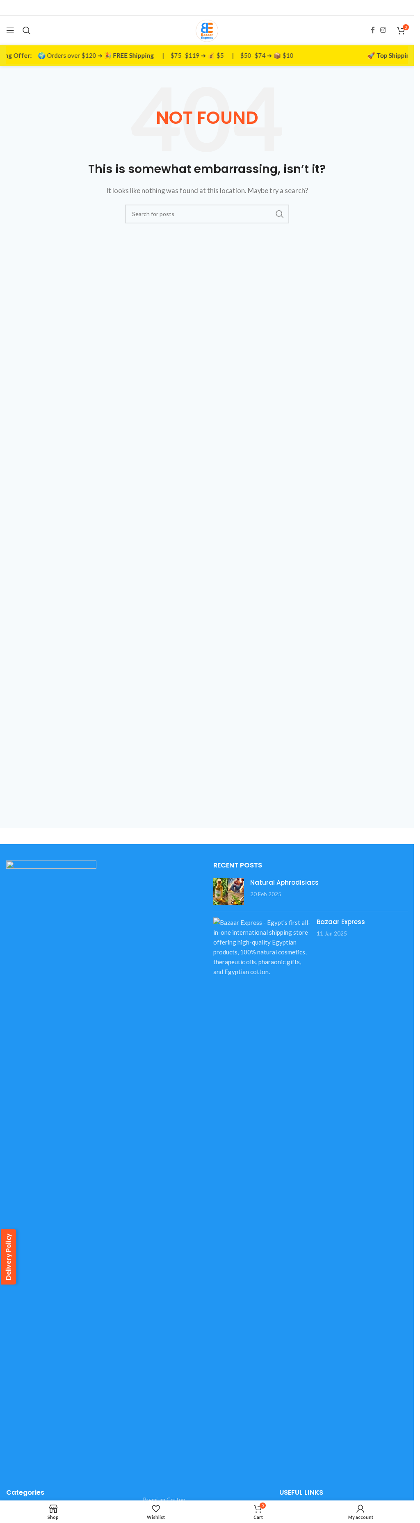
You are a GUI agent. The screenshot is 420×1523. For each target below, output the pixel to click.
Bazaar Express (341, 921)
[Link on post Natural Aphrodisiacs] (228, 891)
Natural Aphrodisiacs (284, 882)
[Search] (26, 30)
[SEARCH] (279, 214)
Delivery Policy (8, 1256)
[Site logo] (206, 29)
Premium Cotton (164, 1499)
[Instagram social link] (383, 30)
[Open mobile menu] (10, 30)
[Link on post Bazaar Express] (261, 947)
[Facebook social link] (373, 30)
